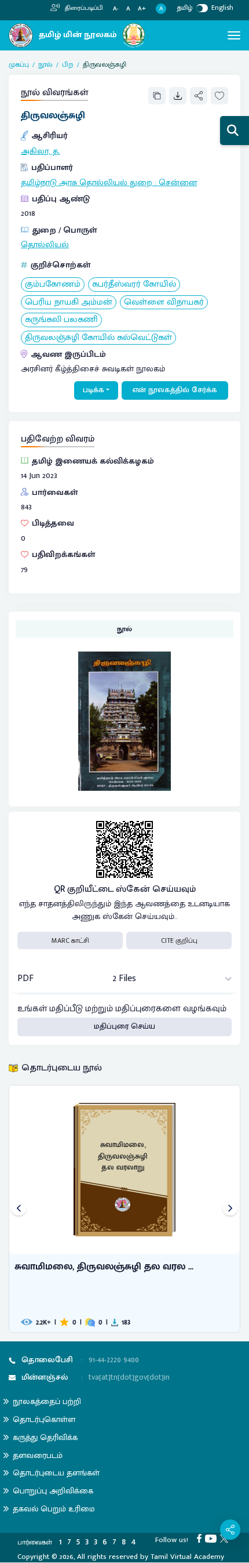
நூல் (45, 64)
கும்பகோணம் (52, 284)
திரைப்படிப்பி (83, 8)
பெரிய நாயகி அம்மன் (68, 302)
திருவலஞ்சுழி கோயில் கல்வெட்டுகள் (98, 338)
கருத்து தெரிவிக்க (45, 1437)
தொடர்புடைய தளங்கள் (56, 1473)
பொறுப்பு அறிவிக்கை (53, 1491)
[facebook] (201, 1538)
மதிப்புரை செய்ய (124, 1026)
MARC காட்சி (70, 940)
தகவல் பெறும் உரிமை (54, 1509)
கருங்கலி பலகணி (61, 320)
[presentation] (19, 1209)
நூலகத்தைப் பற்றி (47, 1401)
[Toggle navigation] (234, 35)
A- (116, 9)
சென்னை (178, 183)
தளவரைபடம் (38, 1455)
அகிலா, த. (40, 151)
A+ (142, 9)
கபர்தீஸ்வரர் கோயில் (134, 284)
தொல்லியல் (45, 245)
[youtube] (212, 1538)
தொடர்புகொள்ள (44, 1419)
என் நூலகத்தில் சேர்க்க (175, 389)
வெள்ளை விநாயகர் (164, 302)
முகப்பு (19, 64)
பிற (68, 64)
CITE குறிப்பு (179, 940)
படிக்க (93, 389)
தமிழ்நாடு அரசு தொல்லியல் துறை (86, 183)
